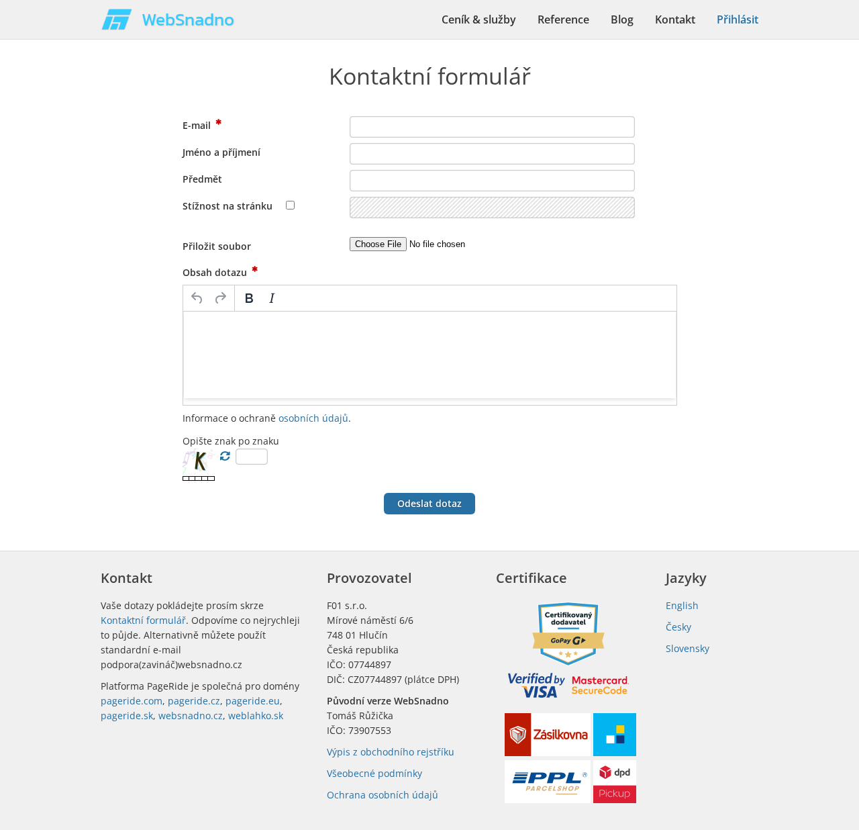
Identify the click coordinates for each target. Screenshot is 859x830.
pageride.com (131, 700)
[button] (429, 503)
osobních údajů (313, 418)
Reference (563, 19)
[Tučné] (249, 298)
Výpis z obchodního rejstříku (390, 751)
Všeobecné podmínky (374, 773)
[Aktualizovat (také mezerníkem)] (225, 456)
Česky (678, 626)
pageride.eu (252, 700)
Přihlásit (737, 19)
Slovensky (687, 648)
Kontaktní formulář (143, 620)
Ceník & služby (479, 19)
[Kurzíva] (271, 298)
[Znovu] (220, 298)
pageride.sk (127, 715)
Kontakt (675, 19)
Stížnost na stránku (229, 205)
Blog (622, 19)
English (682, 605)
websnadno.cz (190, 715)
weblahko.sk (255, 715)
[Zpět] (197, 298)
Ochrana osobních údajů (382, 794)
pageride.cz (194, 700)
